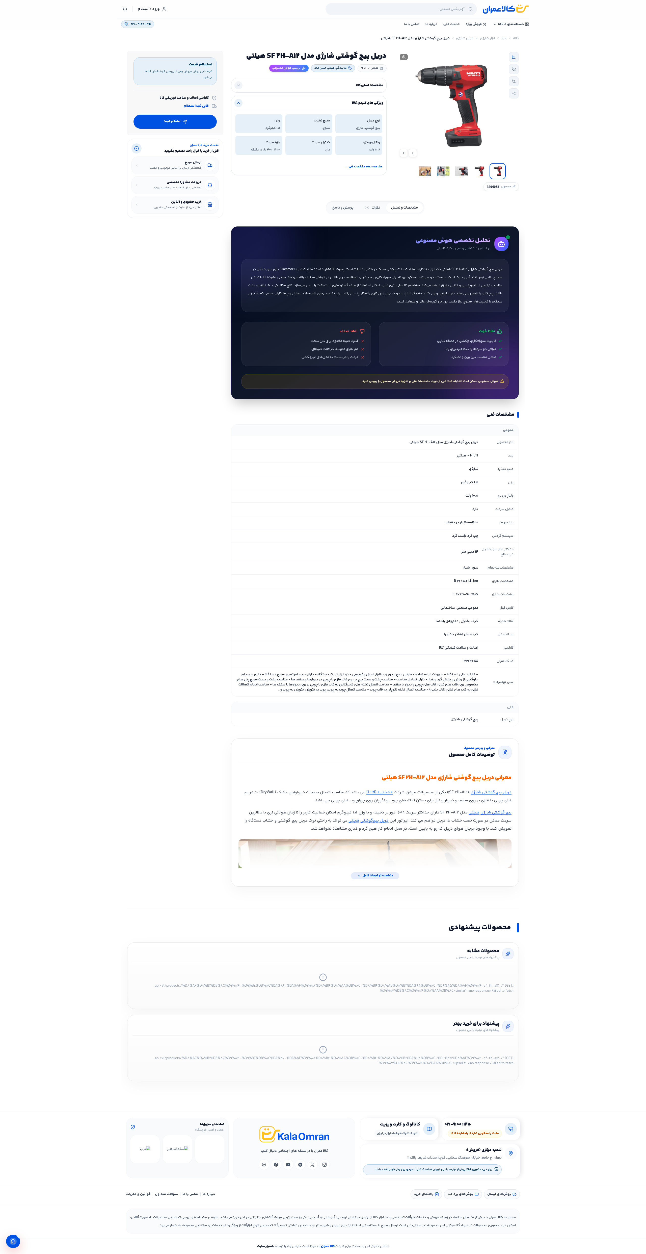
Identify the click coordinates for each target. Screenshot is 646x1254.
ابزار (503, 38)
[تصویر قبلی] (413, 153)
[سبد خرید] (124, 9)
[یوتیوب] (288, 1165)
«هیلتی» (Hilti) (379, 792)
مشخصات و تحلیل (404, 208)
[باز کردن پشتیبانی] (13, 1241)
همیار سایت (265, 1246)
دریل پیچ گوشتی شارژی (491, 792)
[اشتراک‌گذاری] (514, 93)
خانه (516, 38)
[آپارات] (264, 1165)
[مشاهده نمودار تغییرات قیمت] (514, 57)
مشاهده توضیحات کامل (378, 875)
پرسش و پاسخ (343, 208)
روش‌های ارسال (499, 1194)
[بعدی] (134, 1149)
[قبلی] (219, 1149)
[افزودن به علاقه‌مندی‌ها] (514, 69)
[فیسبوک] (276, 1165)
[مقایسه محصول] (514, 81)
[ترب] (144, 1149)
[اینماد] (209, 1149)
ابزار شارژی (487, 38)
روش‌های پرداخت (460, 1194)
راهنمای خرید (423, 1194)
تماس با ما (190, 1194)
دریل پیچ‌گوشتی (374, 820)
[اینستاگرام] (324, 1165)
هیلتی (474, 812)
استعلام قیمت (172, 121)
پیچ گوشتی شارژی (496, 812)
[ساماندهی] (177, 1149)
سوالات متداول (166, 1194)
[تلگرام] (300, 1165)
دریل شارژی (464, 38)
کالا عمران (327, 1246)
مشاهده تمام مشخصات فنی (363, 167)
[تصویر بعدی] (404, 153)
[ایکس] (312, 1165)
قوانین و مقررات (138, 1194)
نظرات (372, 208)
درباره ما (209, 1194)
